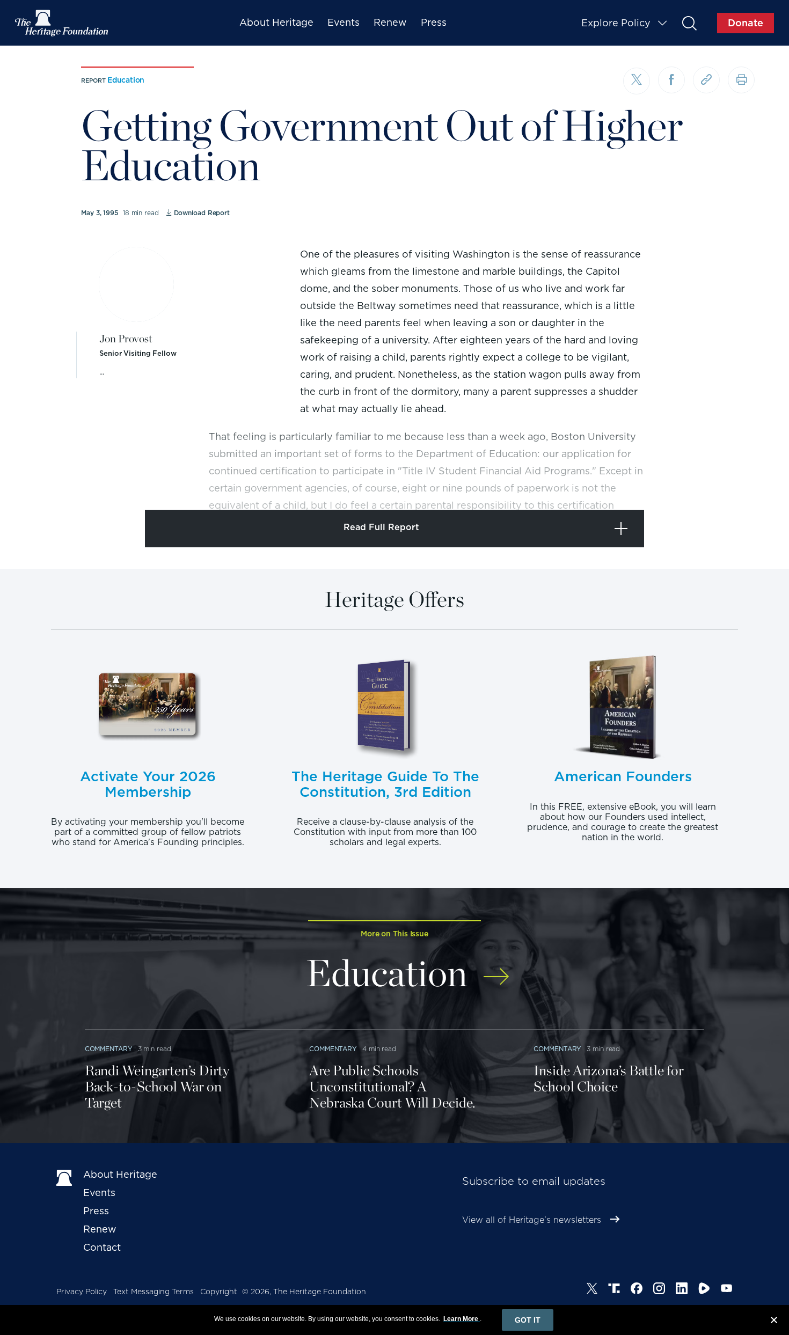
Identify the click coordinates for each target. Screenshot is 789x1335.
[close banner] (774, 1322)
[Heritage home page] (64, 1177)
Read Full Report (381, 527)
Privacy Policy (81, 1291)
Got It (527, 1320)
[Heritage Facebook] (636, 1289)
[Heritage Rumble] (704, 1289)
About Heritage (276, 22)
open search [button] (689, 23)
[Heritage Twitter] (592, 1289)
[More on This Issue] (496, 969)
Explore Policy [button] (616, 22)
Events (343, 22)
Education (125, 80)
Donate (745, 22)
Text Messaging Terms (153, 1291)
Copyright (218, 1291)
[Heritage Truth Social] (614, 1289)
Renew (390, 22)
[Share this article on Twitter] (636, 81)
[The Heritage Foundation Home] (62, 23)
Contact (102, 1247)
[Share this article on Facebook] (671, 80)
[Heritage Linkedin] (682, 1289)
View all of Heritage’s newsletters (531, 1220)
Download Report (202, 213)
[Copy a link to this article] (706, 80)
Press (434, 22)
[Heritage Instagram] (659, 1289)
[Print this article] (741, 80)
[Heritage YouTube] (727, 1289)
